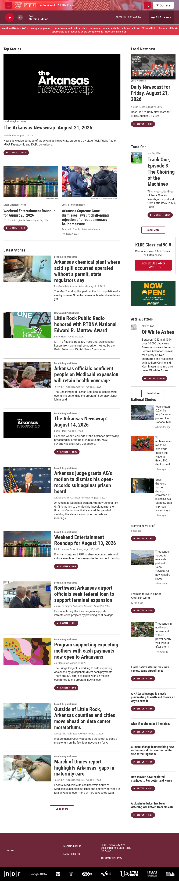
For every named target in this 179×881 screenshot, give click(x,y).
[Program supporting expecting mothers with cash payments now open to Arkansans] (27, 651)
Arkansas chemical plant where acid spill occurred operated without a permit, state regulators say (87, 271)
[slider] (25, 17)
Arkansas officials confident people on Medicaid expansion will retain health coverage (86, 374)
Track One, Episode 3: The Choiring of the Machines (161, 171)
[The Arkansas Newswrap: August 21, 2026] (61, 87)
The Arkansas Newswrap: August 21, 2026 (47, 128)
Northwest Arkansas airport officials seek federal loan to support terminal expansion (84, 594)
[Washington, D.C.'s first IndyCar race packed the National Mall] (142, 412)
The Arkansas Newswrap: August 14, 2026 (80, 422)
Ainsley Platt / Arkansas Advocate (70, 733)
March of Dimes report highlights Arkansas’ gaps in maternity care (84, 768)
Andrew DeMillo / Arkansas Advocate (72, 497)
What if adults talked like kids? (150, 724)
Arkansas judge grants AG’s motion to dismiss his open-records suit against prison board (83, 482)
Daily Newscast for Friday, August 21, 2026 (150, 93)
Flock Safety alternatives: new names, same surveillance (150, 669)
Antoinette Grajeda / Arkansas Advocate (81, 229)
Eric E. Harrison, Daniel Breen (17, 220)
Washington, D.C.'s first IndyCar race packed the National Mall (163, 414)
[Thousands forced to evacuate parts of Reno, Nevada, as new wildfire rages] (142, 557)
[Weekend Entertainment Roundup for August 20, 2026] (30, 181)
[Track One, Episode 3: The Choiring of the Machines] (136, 157)
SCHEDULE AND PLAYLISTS (153, 265)
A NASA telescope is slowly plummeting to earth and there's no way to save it (153, 697)
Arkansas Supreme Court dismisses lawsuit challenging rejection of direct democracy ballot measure (85, 217)
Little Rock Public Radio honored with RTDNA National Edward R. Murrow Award (85, 324)
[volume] (20, 17)
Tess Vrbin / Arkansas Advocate (69, 386)
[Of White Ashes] (134, 327)
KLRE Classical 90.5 (153, 244)
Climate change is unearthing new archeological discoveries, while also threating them (152, 750)
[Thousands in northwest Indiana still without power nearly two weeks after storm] (142, 629)
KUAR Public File (72, 846)
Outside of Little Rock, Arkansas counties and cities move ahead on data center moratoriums (84, 718)
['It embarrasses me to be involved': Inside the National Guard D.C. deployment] (142, 443)
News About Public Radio (66, 313)
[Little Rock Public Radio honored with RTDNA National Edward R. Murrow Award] (27, 325)
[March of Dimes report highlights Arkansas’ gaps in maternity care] (27, 768)
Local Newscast (138, 80)
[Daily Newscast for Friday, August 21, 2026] (153, 66)
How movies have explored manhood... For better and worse (151, 778)
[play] (9, 18)
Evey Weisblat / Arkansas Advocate (71, 286)
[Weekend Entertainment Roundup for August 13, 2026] (27, 544)
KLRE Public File (71, 854)
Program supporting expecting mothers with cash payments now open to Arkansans (86, 651)
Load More (62, 808)
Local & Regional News (14, 121)
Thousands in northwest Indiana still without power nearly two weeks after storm (163, 635)
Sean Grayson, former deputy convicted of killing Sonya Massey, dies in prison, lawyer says (163, 495)
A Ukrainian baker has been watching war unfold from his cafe (152, 805)
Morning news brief (143, 525)
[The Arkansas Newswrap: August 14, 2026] (27, 425)
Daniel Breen (9, 135)
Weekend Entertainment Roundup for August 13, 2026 (85, 540)
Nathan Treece (138, 106)
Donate (164, 5)
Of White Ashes (158, 332)
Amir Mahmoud (61, 663)
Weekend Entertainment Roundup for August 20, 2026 (29, 213)
